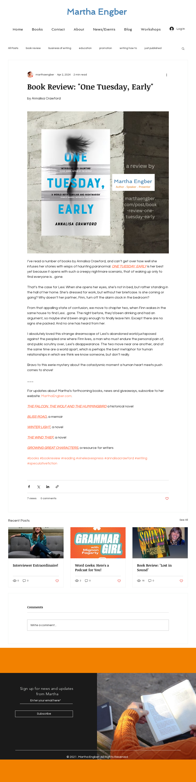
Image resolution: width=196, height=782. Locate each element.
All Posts (13, 48)
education (85, 48)
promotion (105, 48)
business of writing (59, 48)
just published (153, 48)
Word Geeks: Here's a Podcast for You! (92, 567)
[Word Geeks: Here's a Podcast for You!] (98, 542)
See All (184, 520)
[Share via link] (57, 486)
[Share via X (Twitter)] (38, 486)
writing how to (128, 48)
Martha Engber (97, 12)
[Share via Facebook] (29, 486)
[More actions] (166, 74)
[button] (37, 29)
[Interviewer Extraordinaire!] (36, 542)
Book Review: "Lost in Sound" (154, 567)
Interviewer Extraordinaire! (35, 565)
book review (33, 48)
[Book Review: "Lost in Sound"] (160, 542)
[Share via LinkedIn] (48, 486)
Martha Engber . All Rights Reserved (103, 756)
